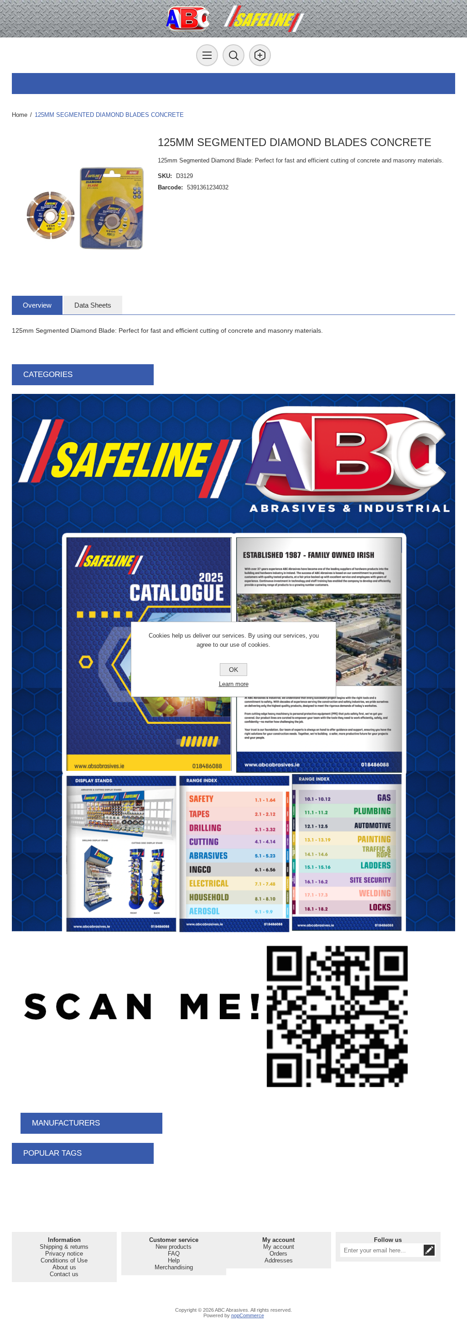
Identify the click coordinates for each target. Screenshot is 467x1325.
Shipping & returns (64, 1246)
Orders (278, 1253)
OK (233, 669)
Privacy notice (64, 1253)
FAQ (174, 1253)
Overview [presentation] (37, 305)
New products (174, 1246)
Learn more (234, 684)
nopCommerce (247, 1315)
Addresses (279, 1260)
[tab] (37, 305)
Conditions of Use (64, 1260)
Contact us (64, 1274)
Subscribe (429, 1250)
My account (278, 1246)
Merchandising (174, 1267)
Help (174, 1260)
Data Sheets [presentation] (92, 305)
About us (64, 1267)
